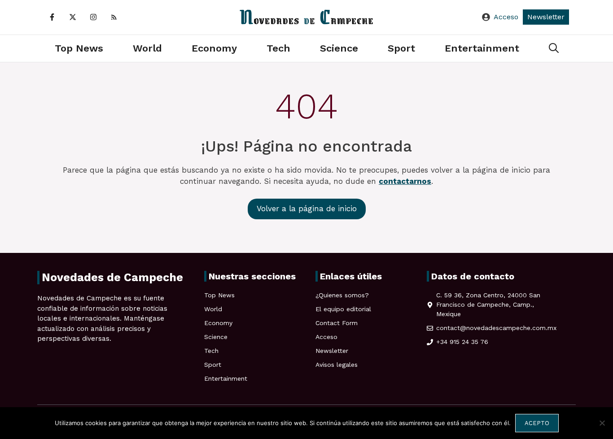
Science (339, 48)
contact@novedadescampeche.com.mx (496, 327)
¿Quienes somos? (342, 295)
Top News (79, 48)
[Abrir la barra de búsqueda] (554, 48)
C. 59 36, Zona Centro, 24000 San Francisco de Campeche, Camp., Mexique (488, 304)
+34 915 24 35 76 (462, 341)
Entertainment (482, 48)
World (147, 48)
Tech (278, 48)
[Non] (601, 422)
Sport (401, 48)
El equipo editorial (343, 309)
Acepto (537, 423)
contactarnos (405, 181)
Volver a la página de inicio (307, 208)
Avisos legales (336, 364)
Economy (214, 48)
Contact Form (336, 322)
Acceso (506, 17)
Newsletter (546, 17)
